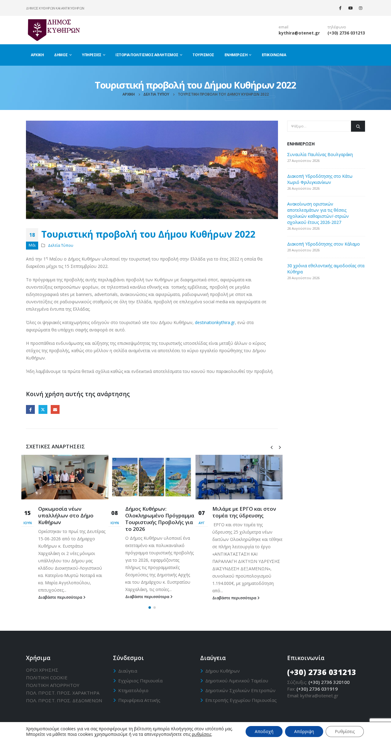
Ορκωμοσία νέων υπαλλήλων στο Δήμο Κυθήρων (65, 515)
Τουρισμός (203, 54)
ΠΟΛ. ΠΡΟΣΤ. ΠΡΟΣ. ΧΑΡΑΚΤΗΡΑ (62, 693)
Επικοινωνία (274, 54)
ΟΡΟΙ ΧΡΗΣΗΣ (42, 670)
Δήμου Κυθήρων (222, 671)
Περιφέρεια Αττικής (139, 700)
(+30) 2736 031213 (346, 33)
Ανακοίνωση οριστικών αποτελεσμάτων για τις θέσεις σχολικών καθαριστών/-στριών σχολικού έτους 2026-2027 (318, 213)
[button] (149, 607)
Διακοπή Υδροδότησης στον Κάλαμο (323, 244)
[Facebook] (340, 8)
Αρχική (37, 54)
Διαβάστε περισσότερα (60, 597)
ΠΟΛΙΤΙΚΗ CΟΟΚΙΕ (47, 677)
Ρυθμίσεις (345, 731)
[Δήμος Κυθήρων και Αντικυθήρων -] (53, 30)
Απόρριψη (304, 731)
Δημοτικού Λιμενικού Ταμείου (236, 680)
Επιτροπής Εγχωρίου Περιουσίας (241, 700)
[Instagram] (360, 8)
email (283, 27)
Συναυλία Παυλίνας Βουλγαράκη (320, 154)
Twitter (42, 409)
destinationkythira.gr (215, 322)
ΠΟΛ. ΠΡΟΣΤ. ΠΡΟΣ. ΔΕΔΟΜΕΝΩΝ (64, 700)
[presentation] (271, 446)
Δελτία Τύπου (60, 245)
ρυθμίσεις (201, 734)
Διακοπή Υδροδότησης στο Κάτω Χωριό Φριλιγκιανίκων (320, 179)
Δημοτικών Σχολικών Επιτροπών (240, 690)
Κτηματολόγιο (133, 690)
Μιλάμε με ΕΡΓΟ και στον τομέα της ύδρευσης (244, 512)
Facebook (30, 409)
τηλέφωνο (336, 27)
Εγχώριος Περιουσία (140, 680)
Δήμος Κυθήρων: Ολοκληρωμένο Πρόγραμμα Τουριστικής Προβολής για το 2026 (159, 518)
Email (55, 409)
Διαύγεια (127, 671)
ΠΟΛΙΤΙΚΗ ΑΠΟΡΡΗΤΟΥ (52, 685)
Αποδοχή (264, 731)
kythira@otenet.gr (299, 33)
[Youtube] (350, 8)
